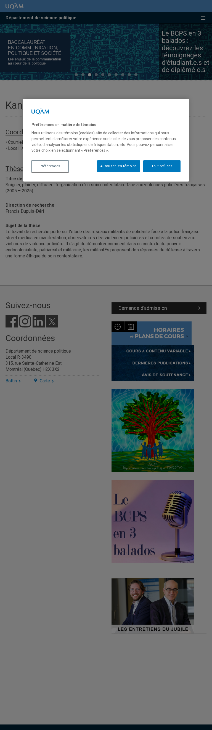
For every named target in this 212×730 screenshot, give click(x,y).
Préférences (50, 166)
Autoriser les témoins (118, 166)
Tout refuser (162, 166)
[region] (106, 140)
